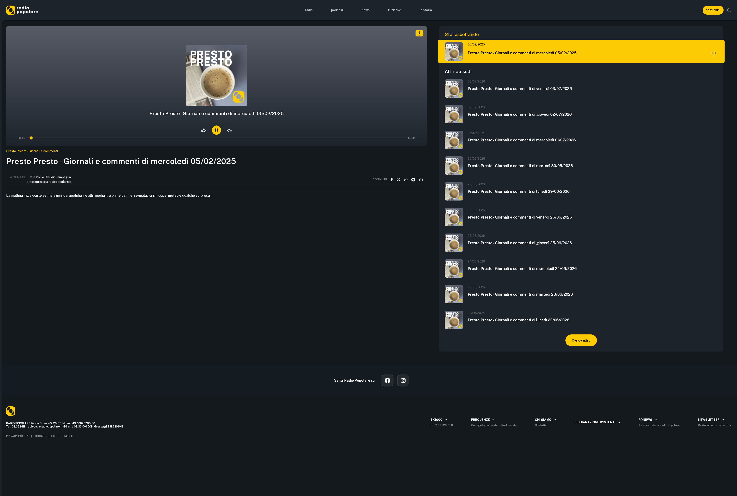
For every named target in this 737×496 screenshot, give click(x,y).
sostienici (713, 10)
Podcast (337, 10)
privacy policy (17, 436)
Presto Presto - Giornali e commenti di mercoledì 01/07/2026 (522, 140)
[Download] (419, 33)
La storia (426, 10)
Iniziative (394, 10)
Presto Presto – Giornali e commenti (32, 151)
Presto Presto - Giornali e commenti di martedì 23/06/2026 (520, 294)
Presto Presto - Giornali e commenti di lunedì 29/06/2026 (519, 191)
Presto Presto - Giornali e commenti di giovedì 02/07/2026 (520, 114)
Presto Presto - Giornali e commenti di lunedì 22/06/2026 (518, 320)
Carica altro (581, 340)
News (366, 10)
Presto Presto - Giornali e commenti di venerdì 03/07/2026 (520, 88)
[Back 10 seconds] (203, 130)
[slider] (31, 137)
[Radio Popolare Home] (22, 10)
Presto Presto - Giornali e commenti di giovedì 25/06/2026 (520, 243)
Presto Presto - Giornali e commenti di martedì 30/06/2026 (520, 165)
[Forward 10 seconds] (229, 130)
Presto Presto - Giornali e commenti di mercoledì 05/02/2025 (522, 53)
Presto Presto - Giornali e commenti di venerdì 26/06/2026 (520, 217)
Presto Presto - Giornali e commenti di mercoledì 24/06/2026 (522, 268)
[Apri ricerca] (729, 10)
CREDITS (68, 436)
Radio (309, 10)
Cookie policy (45, 436)
